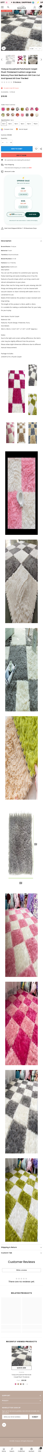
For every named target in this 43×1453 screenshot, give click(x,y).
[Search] (8, 7)
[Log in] (35, 7)
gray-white (23, 1384)
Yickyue (21, 1372)
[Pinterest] (4, 1425)
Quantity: (4, 138)
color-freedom (21, 1384)
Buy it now (21, 155)
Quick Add (21, 1368)
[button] (36, 48)
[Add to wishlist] (36, 148)
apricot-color (18, 1384)
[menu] (2, 7)
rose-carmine (16, 1384)
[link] (11, 1328)
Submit (35, 1417)
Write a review (21, 1270)
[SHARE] (40, 148)
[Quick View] (29, 1351)
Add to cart (16, 149)
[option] (21, 30)
